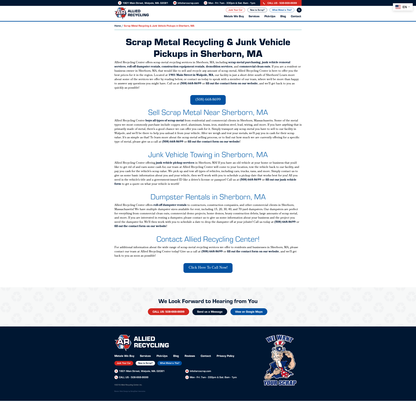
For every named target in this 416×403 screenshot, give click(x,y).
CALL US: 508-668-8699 (168, 311)
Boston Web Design (121, 391)
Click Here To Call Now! (208, 268)
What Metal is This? (282, 9)
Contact (296, 16)
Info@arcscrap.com (188, 3)
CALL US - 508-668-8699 (282, 3)
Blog (283, 16)
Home (117, 25)
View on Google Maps (249, 311)
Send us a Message (209, 311)
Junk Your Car (235, 9)
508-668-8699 (139, 377)
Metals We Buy (234, 16)
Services (254, 16)
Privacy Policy (225, 356)
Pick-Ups (269, 16)
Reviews (190, 356)
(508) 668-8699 (208, 100)
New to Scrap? (257, 9)
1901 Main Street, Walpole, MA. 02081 (145, 3)
